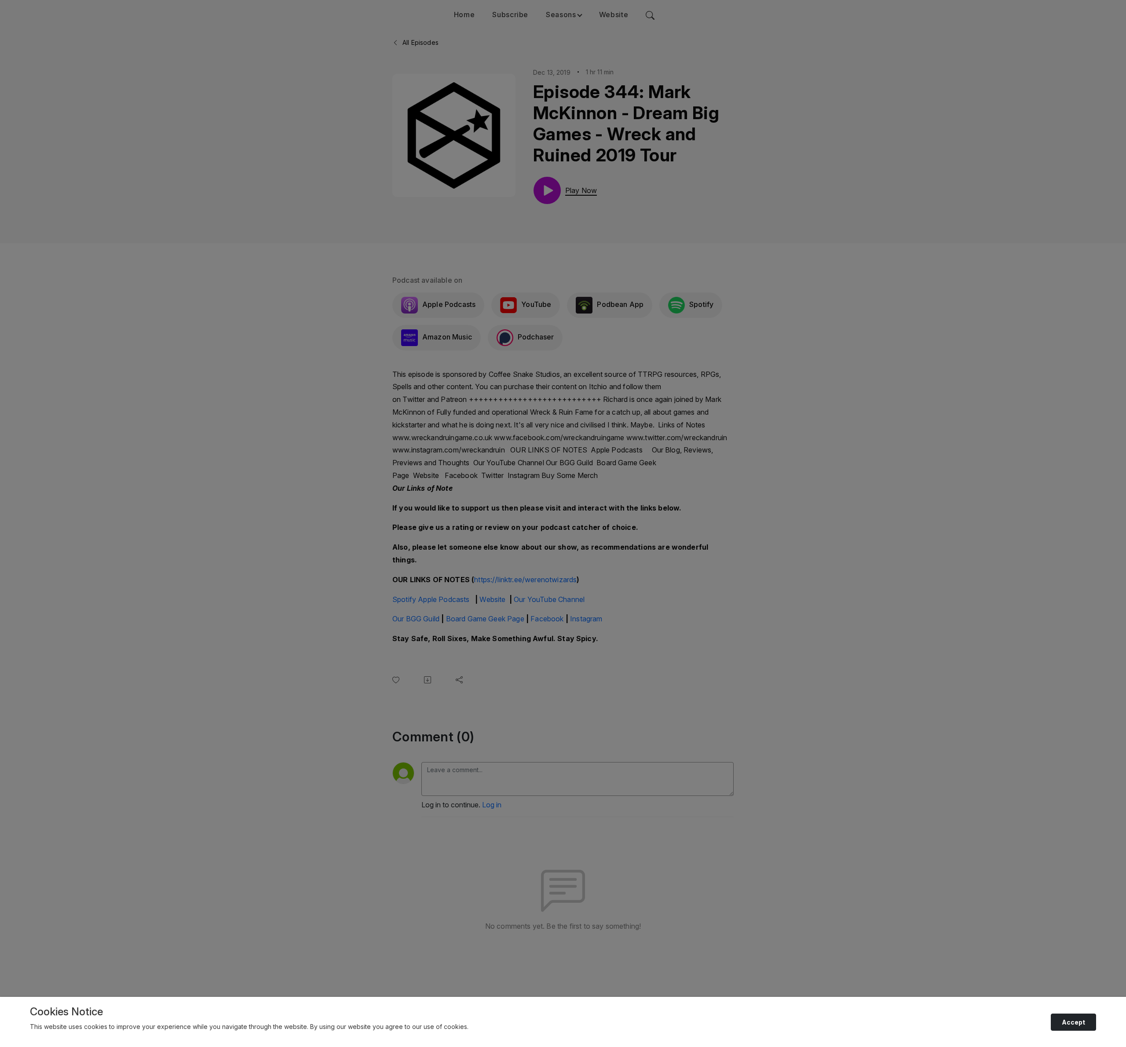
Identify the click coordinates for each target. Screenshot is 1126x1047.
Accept (1073, 1022)
